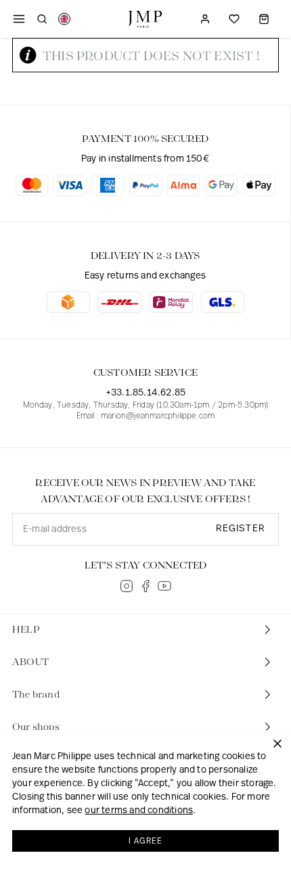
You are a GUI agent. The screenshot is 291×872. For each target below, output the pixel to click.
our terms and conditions (139, 811)
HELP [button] (26, 630)
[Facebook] (145, 586)
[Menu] (19, 19)
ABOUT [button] (30, 662)
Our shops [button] (36, 727)
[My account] (205, 19)
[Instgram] (126, 586)
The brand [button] (36, 694)
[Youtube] (164, 586)
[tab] (145, 630)
